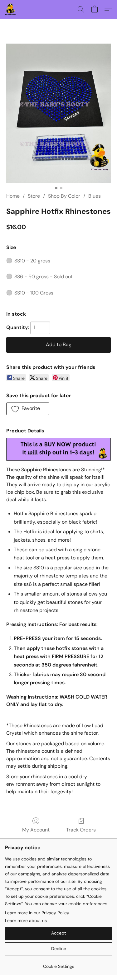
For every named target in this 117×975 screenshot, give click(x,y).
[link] (58, 964)
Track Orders (81, 830)
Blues (94, 196)
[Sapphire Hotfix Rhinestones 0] (58, 113)
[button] (11, 9)
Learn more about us (26, 920)
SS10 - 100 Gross (33, 293)
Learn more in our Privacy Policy (37, 913)
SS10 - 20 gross (32, 260)
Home (13, 196)
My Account (36, 830)
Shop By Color (64, 196)
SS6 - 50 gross (43, 276)
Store (34, 196)
